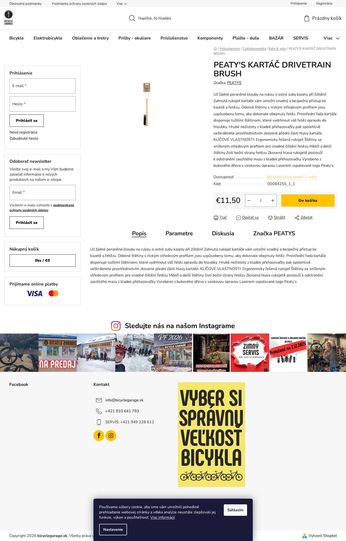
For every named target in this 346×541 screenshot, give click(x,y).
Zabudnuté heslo (24, 138)
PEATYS (234, 82)
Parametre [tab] (179, 233)
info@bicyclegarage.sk (124, 400)
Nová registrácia (23, 132)
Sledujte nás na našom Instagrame (180, 325)
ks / (42, 260)
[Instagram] (110, 435)
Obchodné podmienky (25, 3)
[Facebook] (98, 435)
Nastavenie (113, 529)
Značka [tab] (274, 233)
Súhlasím (235, 510)
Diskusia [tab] (223, 233)
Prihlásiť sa (26, 120)
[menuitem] (17, 38)
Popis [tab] (139, 233)
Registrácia (324, 3)
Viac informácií (162, 517)
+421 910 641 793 (122, 411)
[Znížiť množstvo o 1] (249, 201)
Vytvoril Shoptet (323, 535)
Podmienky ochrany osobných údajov (79, 3)
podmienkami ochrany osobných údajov (42, 207)
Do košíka (307, 200)
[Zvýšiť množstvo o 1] (272, 201)
